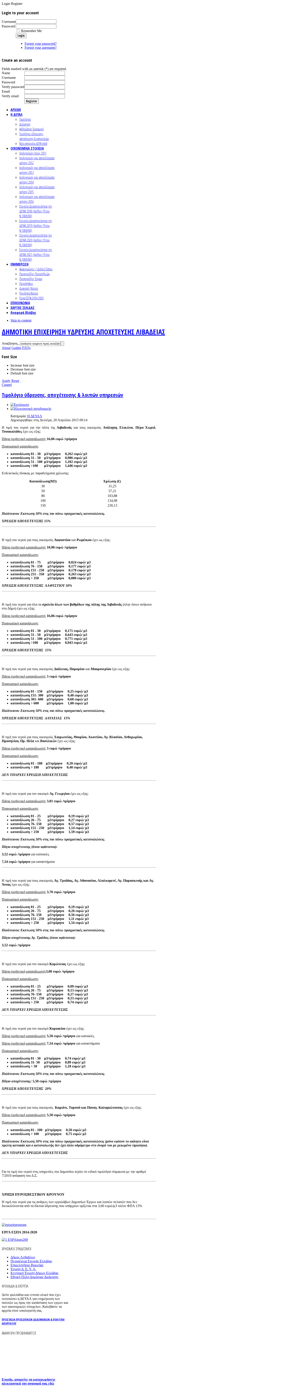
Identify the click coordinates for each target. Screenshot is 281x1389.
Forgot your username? (41, 47)
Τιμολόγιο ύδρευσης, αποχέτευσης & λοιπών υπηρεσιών (62, 394)
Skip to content (21, 320)
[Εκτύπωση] (20, 405)
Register (31, 101)
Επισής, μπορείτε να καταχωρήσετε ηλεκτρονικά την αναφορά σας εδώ (28, 1381)
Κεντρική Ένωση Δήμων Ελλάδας (34, 1273)
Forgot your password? (41, 43)
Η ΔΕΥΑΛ (34, 416)
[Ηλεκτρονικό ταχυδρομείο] (31, 408)
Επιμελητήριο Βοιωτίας (27, 1265)
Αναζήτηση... (11, 343)
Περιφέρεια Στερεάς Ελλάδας (31, 1261)
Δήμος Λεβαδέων (23, 1257)
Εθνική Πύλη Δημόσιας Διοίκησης (34, 1277)
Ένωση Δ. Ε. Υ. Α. (23, 1269)
